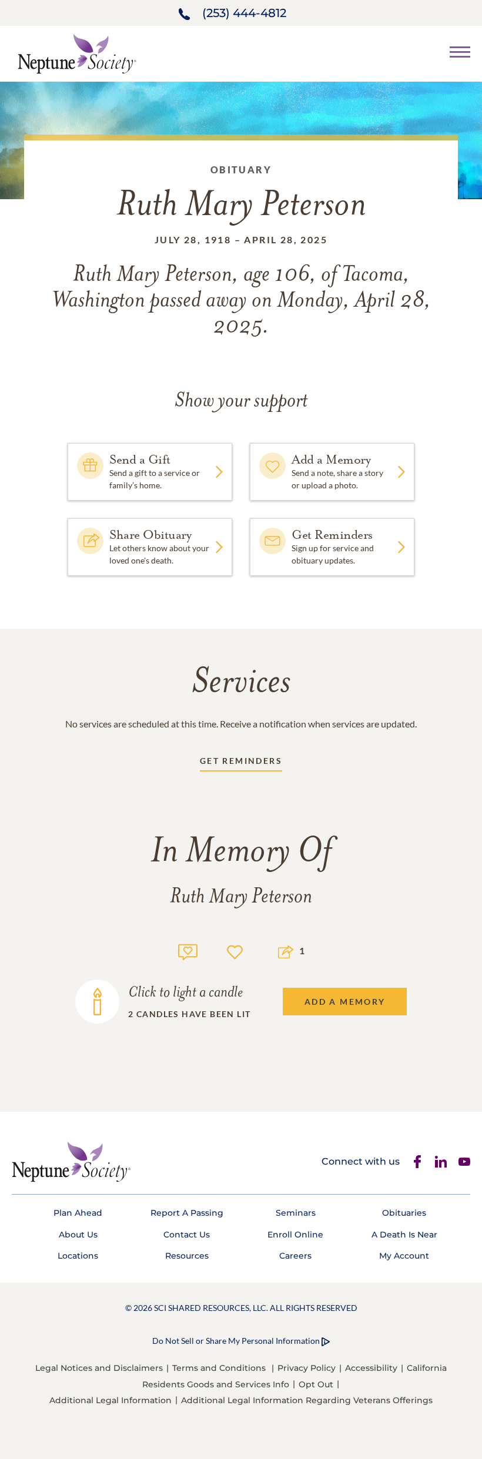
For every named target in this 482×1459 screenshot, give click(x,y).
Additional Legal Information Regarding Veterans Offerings (307, 1400)
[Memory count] (188, 950)
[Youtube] (464, 1161)
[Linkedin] (441, 1161)
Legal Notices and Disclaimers (99, 1368)
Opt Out (316, 1384)
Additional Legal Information (110, 1400)
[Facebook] (417, 1161)
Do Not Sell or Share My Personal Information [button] (236, 1341)
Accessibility (371, 1368)
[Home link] (77, 52)
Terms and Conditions (219, 1368)
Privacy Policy (306, 1368)
